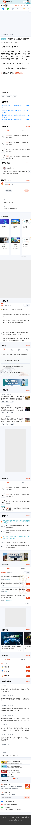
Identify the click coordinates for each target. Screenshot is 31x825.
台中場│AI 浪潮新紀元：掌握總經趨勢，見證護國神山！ (18, 136)
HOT (7, 135)
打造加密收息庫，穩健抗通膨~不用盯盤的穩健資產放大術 (18, 150)
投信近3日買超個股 (8, 202)
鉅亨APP (7, 817)
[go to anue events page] (24, 5)
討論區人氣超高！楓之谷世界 (15, 227)
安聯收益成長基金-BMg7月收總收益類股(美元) (13, 577)
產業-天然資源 (9, 600)
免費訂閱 (27, 797)
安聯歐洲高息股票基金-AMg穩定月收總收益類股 (13, 589)
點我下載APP (19, 73)
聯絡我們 (19, 820)
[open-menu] (1, 5)
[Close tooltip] (26, 12)
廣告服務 (27, 817)
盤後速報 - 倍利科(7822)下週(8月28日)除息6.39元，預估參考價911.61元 (26, 245)
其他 (7, 592)
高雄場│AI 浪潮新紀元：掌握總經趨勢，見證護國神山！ (18, 157)
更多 (28, 305)
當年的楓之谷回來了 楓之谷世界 (15, 245)
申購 (28, 584)
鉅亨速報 (5, 34)
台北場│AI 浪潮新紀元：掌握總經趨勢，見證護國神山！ (18, 143)
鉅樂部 (17, 817)
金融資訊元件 (12, 820)
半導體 (7, 676)
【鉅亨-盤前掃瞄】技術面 (10, 208)
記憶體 (7, 667)
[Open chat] (28, 9)
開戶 (28, 578)
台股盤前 (11, 34)
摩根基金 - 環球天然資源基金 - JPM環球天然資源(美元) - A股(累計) (13, 596)
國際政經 (9, 394)
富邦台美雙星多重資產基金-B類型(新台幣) (12, 583)
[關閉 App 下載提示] (1, 2)
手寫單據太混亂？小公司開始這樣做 (4, 245)
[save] (22, 9)
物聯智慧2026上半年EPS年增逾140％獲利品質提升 (5, 227)
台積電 (7, 671)
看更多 (27, 126)
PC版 (3, 817)
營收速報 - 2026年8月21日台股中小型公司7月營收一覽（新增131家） (26, 227)
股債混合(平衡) (9, 579)
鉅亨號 (12, 817)
